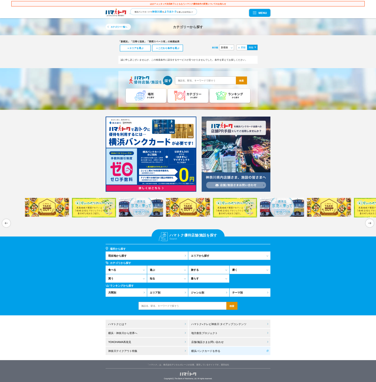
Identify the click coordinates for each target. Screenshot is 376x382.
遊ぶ (152, 270)
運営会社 (225, 364)
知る (152, 278)
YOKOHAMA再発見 (119, 342)
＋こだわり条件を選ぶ (167, 48)
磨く (234, 270)
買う (111, 278)
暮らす (195, 278)
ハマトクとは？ (117, 324)
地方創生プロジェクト (204, 333)
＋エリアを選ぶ (135, 48)
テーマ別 (237, 292)
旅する (195, 270)
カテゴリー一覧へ (119, 26)
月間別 (112, 292)
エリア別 (155, 292)
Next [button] (370, 223)
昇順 (243, 47)
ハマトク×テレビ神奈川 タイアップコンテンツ (218, 324)
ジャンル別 (197, 292)
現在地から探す (117, 256)
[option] (188, 207)
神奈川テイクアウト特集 (122, 351)
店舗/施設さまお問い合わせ (207, 342)
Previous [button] (6, 223)
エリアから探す (200, 256)
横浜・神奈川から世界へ (122, 333)
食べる (112, 270)
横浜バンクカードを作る (205, 351)
